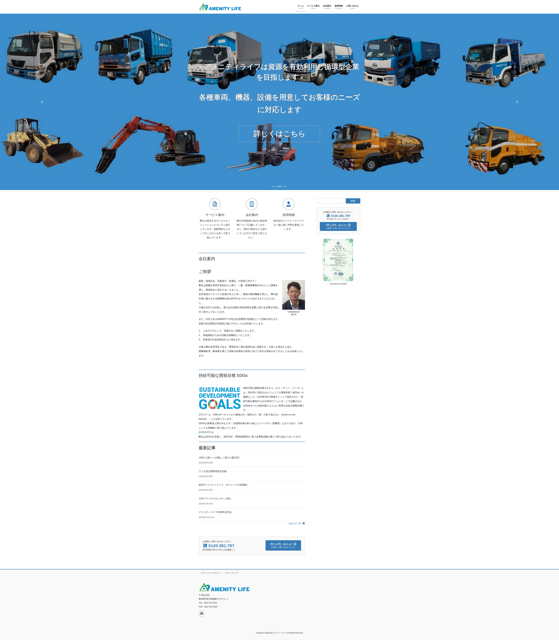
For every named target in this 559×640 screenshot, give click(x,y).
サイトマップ (231, 573)
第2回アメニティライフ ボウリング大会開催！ (224, 485)
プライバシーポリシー (211, 573)
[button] (42, 102)
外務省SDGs (206, 432)
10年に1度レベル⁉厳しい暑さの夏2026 (219, 457)
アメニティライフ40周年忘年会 (215, 512)
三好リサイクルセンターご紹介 (215, 498)
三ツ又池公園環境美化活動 (213, 471)
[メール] (202, 613)
